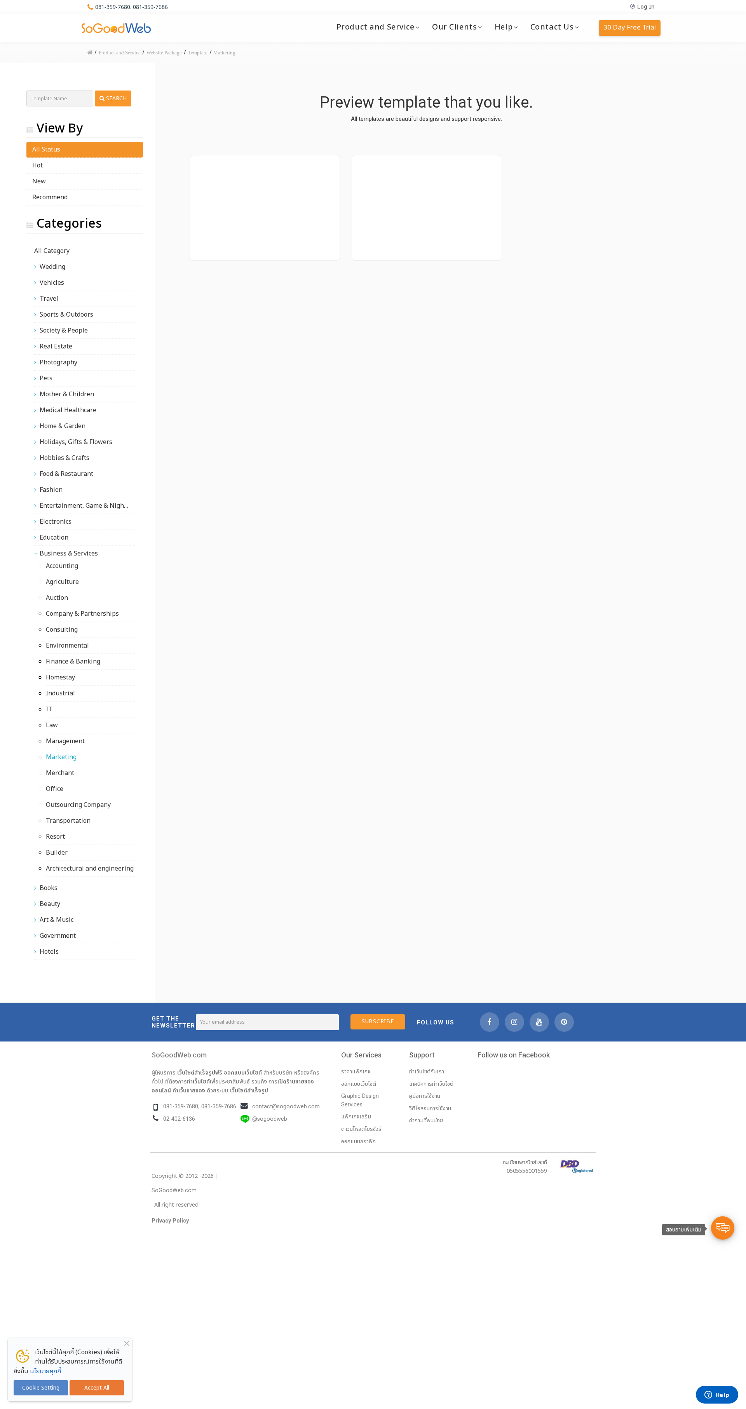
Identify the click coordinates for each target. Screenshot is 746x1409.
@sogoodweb (269, 1119)
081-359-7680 (112, 6)
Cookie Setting (40, 1388)
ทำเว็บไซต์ (198, 1081)
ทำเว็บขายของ (189, 1090)
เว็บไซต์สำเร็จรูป (249, 1090)
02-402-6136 (179, 1119)
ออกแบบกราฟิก (358, 1141)
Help (503, 27)
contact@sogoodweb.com (286, 1106)
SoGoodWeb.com (179, 1055)
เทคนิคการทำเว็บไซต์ (431, 1084)
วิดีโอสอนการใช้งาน (430, 1108)
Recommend (50, 197)
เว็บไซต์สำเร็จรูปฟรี (199, 1072)
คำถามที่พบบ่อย (426, 1120)
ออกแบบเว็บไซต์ (243, 1072)
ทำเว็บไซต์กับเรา (426, 1071)
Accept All (96, 1388)
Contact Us (552, 27)
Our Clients (454, 27)
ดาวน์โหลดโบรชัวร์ (361, 1129)
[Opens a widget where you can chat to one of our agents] (716, 1395)
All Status (46, 149)
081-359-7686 (150, 6)
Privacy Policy (170, 1220)
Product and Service (375, 27)
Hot (37, 165)
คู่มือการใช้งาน (424, 1096)
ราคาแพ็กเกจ (355, 1071)
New (39, 181)
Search (116, 98)
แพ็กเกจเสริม (356, 1116)
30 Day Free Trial (629, 28)
